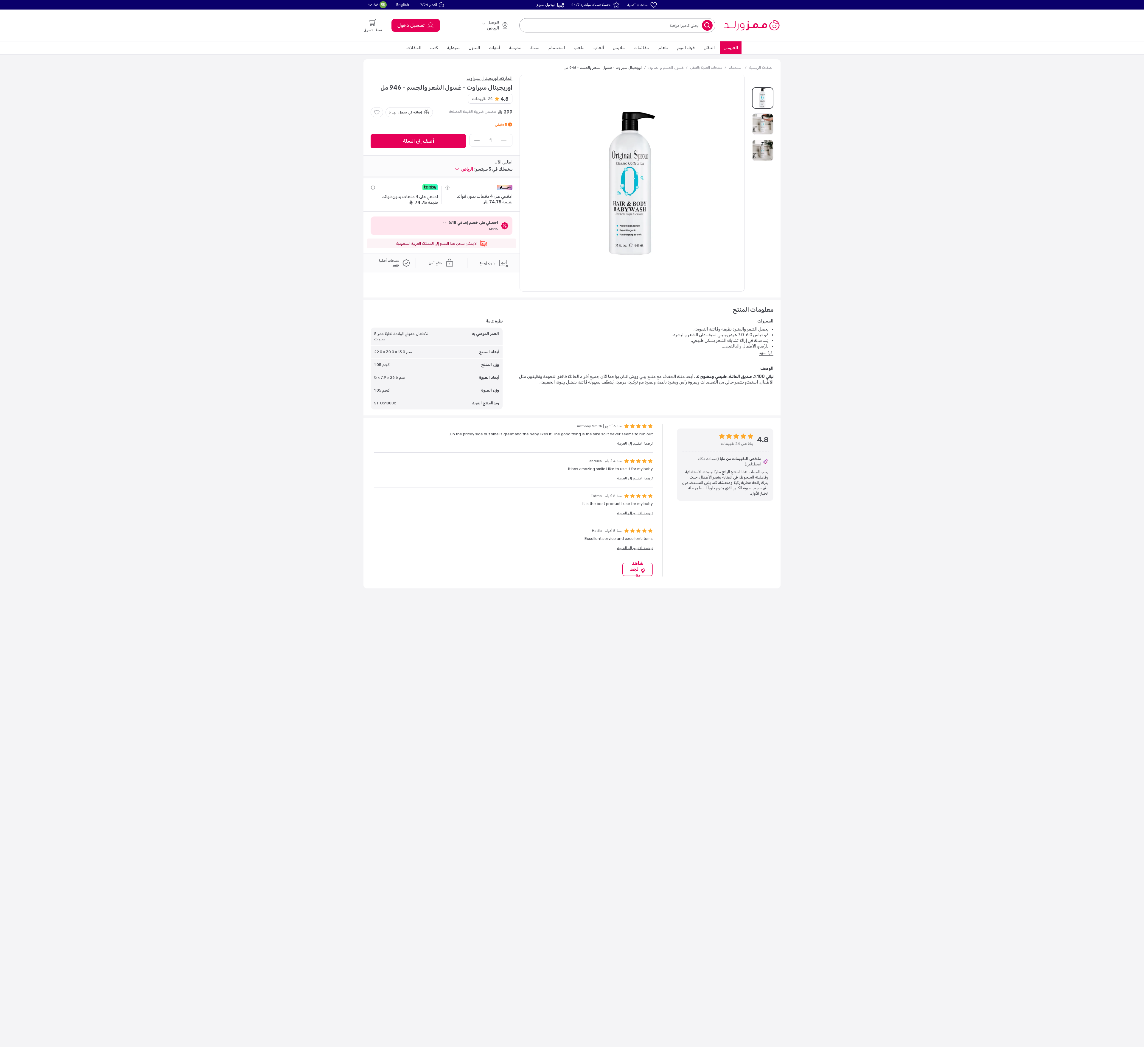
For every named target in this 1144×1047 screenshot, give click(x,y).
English (402, 4)
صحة (535, 47)
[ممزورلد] (751, 25)
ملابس (619, 47)
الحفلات (413, 47)
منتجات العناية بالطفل (706, 68)
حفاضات (641, 47)
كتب (434, 47)
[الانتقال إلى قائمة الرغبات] (377, 112)
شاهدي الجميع (637, 569)
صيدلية (453, 47)
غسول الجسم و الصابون (665, 68)
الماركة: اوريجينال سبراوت (489, 78)
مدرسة (515, 47)
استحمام (556, 47)
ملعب (579, 47)
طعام (663, 47)
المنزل (474, 47)
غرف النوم (686, 47)
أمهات (494, 47)
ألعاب (598, 47)
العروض (731, 47)
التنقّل (709, 47)
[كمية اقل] (503, 140)
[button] (432, 5)
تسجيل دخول (411, 25)
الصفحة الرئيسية (761, 68)
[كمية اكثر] (477, 140)
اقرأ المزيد (766, 353)
